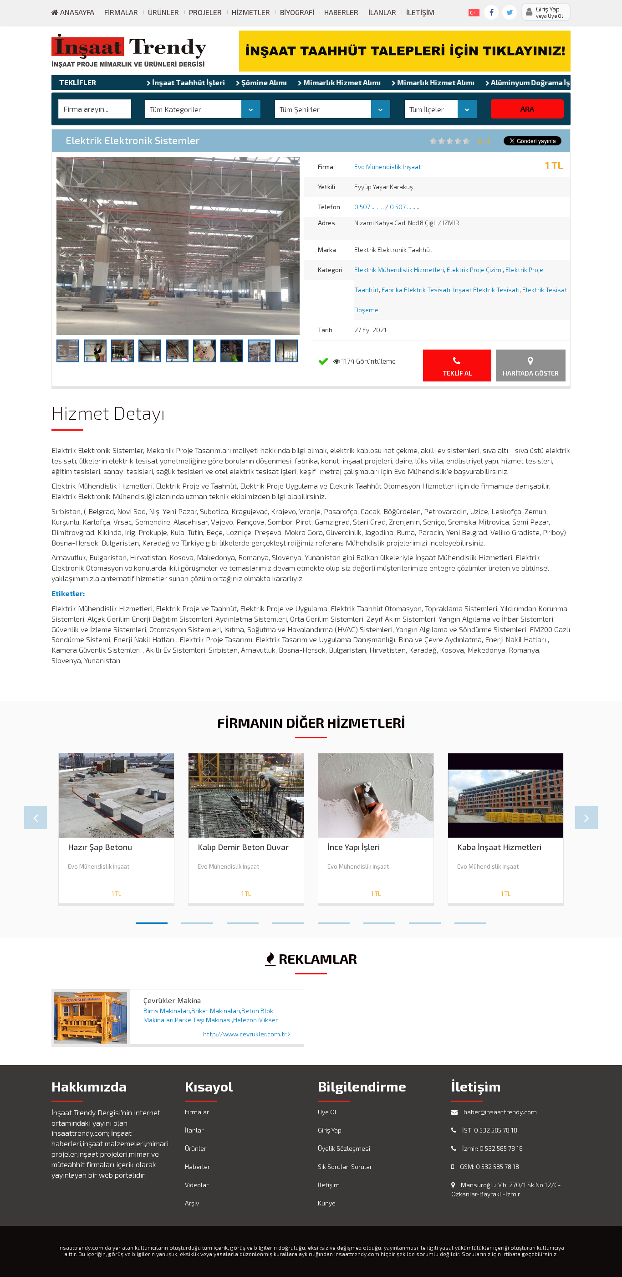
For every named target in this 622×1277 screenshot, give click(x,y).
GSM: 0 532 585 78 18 (489, 1166)
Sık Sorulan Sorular (345, 1166)
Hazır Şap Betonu (100, 847)
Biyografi (297, 12)
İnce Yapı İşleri (353, 847)
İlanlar (382, 12)
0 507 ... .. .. (369, 207)
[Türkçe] (472, 11)
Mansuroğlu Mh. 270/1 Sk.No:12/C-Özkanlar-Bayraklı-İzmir (506, 1189)
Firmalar (121, 12)
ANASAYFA (76, 12)
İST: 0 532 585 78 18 (489, 1130)
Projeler (205, 12)
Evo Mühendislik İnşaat (387, 166)
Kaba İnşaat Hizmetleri (499, 847)
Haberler (341, 12)
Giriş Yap (330, 1130)
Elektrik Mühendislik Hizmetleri (399, 269)
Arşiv (192, 1203)
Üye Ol (327, 1112)
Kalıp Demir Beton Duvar (243, 847)
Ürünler (163, 12)
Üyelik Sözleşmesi (344, 1148)
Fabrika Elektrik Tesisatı (416, 290)
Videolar (197, 1185)
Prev (35, 817)
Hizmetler (251, 12)
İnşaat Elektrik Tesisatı (486, 290)
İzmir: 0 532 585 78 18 (492, 1148)
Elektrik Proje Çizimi (475, 269)
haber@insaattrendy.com (499, 1112)
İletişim (420, 12)
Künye (327, 1203)
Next (586, 817)
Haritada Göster (531, 373)
